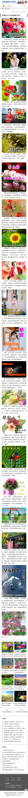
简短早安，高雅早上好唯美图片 (11, 724)
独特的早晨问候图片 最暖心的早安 (12, 741)
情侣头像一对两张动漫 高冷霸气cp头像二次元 (13, 756)
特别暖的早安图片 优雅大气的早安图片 (13, 735)
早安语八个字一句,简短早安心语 (12, 739)
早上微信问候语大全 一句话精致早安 (7, 711)
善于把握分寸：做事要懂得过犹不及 (10, 759)
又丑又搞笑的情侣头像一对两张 (9, 767)
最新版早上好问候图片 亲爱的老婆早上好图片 (15, 737)
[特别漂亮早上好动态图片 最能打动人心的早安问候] (10, 652)
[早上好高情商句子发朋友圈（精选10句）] (10, 668)
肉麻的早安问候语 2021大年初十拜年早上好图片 (15, 732)
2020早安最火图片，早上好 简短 (12, 726)
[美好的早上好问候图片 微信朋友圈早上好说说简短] (10, 685)
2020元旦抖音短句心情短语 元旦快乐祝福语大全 (13, 752)
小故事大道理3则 (6, 761)
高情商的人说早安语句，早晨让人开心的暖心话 (15, 722)
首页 (2, 8)
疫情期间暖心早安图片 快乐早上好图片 (13, 730)
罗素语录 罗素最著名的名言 (8, 763)
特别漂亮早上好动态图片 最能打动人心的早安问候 (21, 711)
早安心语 (7, 8)
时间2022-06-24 (15, 11)
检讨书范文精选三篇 (7, 765)
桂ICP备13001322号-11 (16, 795)
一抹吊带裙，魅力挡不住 (8, 750)
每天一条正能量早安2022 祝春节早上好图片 (14, 728)
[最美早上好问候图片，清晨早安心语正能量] (10, 701)
